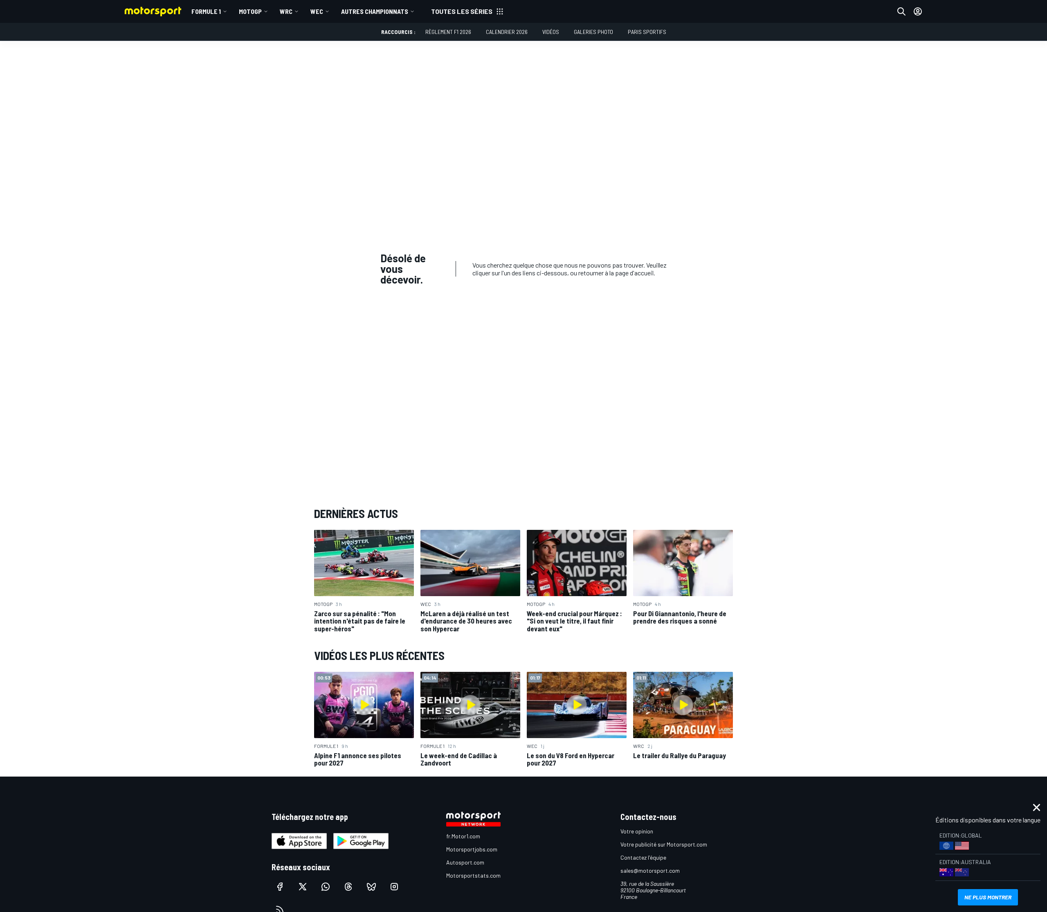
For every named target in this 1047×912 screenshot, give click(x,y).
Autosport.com (465, 862)
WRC (286, 11)
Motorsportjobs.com (471, 849)
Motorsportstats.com (473, 875)
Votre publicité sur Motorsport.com (663, 844)
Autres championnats (374, 11)
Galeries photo (593, 31)
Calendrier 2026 (507, 31)
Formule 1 (206, 11)
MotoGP (250, 11)
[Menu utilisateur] (918, 11)
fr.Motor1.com (463, 836)
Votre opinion (636, 831)
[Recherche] (901, 11)
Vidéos (550, 31)
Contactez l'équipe (643, 857)
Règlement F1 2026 (448, 31)
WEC (316, 11)
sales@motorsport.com (650, 870)
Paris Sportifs (647, 31)
